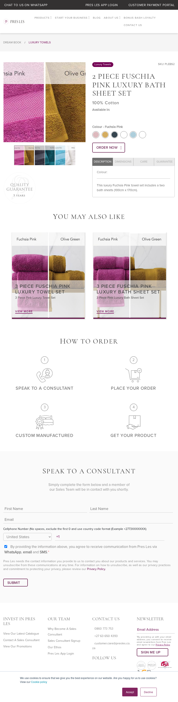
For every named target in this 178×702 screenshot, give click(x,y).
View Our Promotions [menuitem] (17, 646)
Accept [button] (130, 692)
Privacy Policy (163, 644)
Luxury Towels (40, 42)
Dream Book (12, 42)
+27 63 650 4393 (106, 636)
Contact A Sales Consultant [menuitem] (21, 640)
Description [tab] (102, 161)
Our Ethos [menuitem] (54, 647)
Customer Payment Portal (152, 5)
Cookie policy (39, 682)
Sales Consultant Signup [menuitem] (64, 641)
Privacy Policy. (96, 569)
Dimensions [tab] (123, 161)
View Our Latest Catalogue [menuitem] (21, 633)
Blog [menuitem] (97, 17)
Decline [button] (148, 692)
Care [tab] (143, 161)
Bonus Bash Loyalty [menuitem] (140, 17)
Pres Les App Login (102, 5)
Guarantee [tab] (165, 161)
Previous (6, 102)
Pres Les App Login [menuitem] (61, 653)
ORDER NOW (106, 147)
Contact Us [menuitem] (133, 25)
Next (83, 102)
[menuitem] (43, 18)
